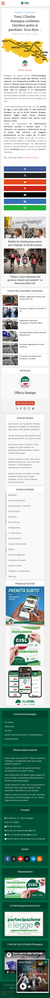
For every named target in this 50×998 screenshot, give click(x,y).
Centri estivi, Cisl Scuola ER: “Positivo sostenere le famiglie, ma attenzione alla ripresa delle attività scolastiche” (24, 427)
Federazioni (10, 726)
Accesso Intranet (7, 992)
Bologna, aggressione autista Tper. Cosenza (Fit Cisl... (32, 297)
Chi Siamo (9, 722)
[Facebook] (7, 859)
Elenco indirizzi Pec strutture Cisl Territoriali (26, 839)
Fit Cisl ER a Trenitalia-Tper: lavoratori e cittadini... (30, 357)
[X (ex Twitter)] (14, 859)
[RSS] (39, 859)
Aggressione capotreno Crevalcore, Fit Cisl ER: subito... (31, 321)
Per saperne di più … (31, 157)
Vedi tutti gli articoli (25, 403)
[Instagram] (27, 859)
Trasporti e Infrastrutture (25, 12)
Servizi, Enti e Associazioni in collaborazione (23, 734)
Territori (8, 730)
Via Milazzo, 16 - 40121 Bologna (20, 818)
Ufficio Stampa (32, 34)
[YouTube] (20, 859)
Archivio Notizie (11, 739)
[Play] (8, 972)
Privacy (4, 994)
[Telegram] (33, 859)
